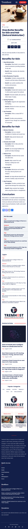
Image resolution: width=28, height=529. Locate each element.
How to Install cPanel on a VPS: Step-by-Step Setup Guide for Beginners (15, 247)
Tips (3, 25)
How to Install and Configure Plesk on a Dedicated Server (15, 221)
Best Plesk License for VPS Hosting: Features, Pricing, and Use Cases (14, 235)
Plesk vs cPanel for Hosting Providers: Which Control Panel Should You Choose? (14, 228)
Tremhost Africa (16, 39)
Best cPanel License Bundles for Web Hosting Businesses (14, 296)
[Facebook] (9, 46)
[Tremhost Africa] (8, 40)
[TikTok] (12, 527)
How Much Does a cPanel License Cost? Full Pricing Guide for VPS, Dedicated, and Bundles (13, 290)
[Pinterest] (15, 46)
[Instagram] (9, 527)
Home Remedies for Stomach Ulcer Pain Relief (21, 426)
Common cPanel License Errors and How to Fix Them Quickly (15, 241)
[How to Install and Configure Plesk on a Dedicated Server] (14, 334)
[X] (12, 46)
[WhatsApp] (19, 46)
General (6, 225)
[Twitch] (15, 527)
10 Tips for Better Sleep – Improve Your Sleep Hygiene (7, 426)
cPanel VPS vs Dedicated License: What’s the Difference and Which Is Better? (13, 302)
